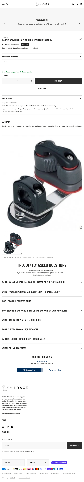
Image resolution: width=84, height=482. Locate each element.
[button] (73, 4)
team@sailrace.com (47, 109)
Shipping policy (43, 476)
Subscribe (72, 448)
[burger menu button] (3, 4)
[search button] (7, 4)
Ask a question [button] (54, 372)
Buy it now (58, 81)
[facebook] (7, 429)
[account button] (76, 4)
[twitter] (3, 429)
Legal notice (55, 476)
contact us (46, 275)
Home (4, 257)
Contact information (68, 476)
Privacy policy (6, 476)
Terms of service (30, 476)
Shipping (16, 48)
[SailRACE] (42, 3)
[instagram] (12, 429)
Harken (11, 257)
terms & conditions (27, 453)
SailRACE (12, 480)
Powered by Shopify (24, 480)
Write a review (28, 372)
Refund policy (18, 476)
